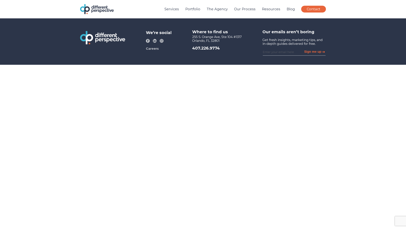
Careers (152, 49)
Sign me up (312, 51)
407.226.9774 (206, 48)
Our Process (244, 9)
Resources (271, 9)
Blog (291, 9)
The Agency (217, 9)
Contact (313, 9)
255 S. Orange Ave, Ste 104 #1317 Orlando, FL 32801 (217, 39)
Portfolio (192, 9)
